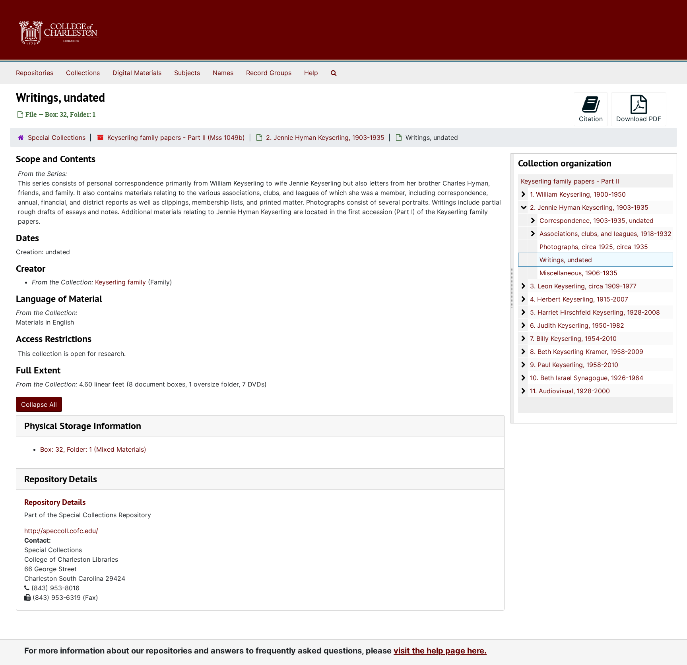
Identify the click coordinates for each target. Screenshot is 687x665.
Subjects (187, 73)
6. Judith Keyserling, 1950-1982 (577, 325)
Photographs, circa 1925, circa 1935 (594, 247)
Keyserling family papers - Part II (570, 181)
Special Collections (56, 137)
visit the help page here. (440, 650)
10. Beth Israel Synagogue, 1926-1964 (586, 378)
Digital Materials (137, 73)
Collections (83, 73)
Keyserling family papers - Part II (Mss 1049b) (176, 137)
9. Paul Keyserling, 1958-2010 (574, 365)
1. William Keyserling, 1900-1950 (578, 194)
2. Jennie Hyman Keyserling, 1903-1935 (325, 137)
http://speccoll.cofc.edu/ (61, 531)
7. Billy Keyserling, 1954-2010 (573, 338)
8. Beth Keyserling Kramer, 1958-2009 (586, 352)
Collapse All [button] (39, 404)
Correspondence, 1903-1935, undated (597, 220)
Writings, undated (566, 260)
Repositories (34, 73)
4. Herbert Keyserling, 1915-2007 (579, 299)
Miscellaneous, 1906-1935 (578, 273)
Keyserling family (120, 282)
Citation (591, 119)
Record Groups (268, 73)
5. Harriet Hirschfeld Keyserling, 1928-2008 (595, 312)
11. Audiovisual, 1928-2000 (570, 391)
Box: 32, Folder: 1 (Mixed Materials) (93, 449)
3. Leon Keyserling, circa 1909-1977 (583, 286)
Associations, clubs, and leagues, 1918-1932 (605, 234)
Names (223, 73)
